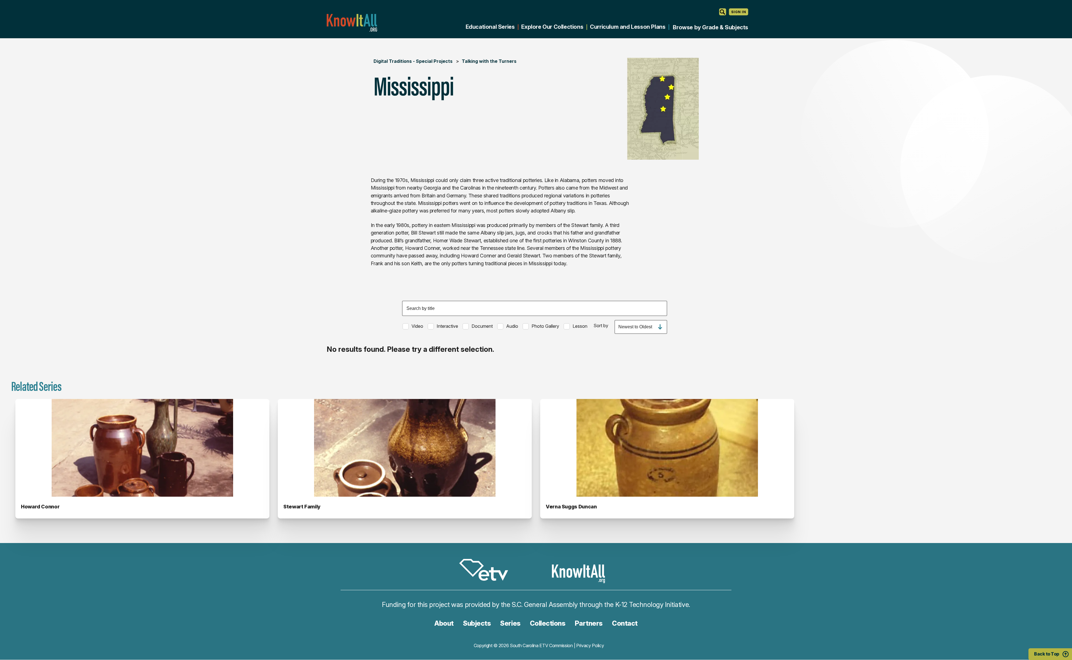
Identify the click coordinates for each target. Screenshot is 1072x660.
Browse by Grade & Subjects (710, 27)
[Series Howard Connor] (142, 448)
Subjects (477, 623)
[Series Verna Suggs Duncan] (667, 448)
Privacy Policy (590, 645)
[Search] (722, 11)
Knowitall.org (352, 23)
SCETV (486, 571)
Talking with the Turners (489, 61)
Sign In (738, 12)
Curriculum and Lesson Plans (627, 26)
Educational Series (490, 26)
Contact (625, 623)
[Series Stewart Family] (405, 448)
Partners (589, 623)
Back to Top (1046, 654)
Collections (548, 623)
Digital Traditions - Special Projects (413, 61)
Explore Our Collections (552, 26)
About (444, 623)
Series (510, 623)
